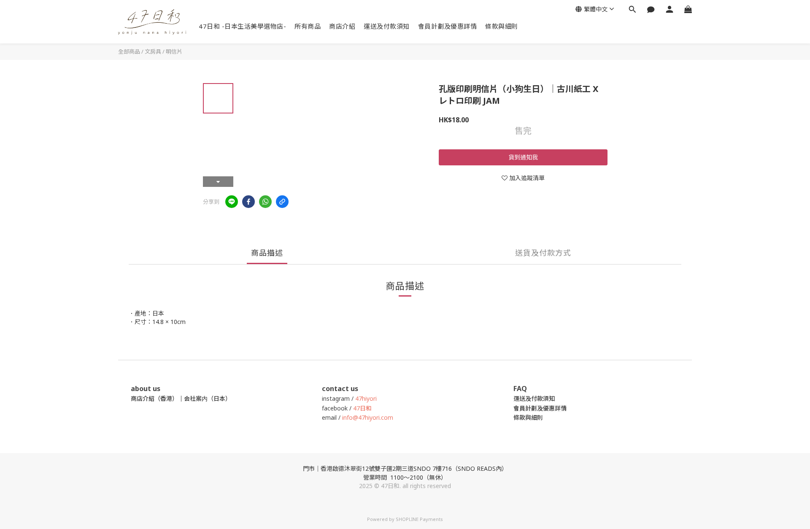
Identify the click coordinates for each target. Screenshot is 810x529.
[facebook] (248, 201)
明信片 (174, 51)
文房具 (153, 51)
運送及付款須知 (387, 26)
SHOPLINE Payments (419, 519)
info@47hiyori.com (366, 417)
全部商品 (129, 51)
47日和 (362, 408)
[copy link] (282, 201)
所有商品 (307, 26)
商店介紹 (342, 26)
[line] (231, 201)
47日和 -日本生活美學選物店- (242, 26)
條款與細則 (501, 26)
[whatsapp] (265, 201)
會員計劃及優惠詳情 (447, 26)
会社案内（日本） (207, 398)
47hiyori (366, 398)
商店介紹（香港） (154, 398)
